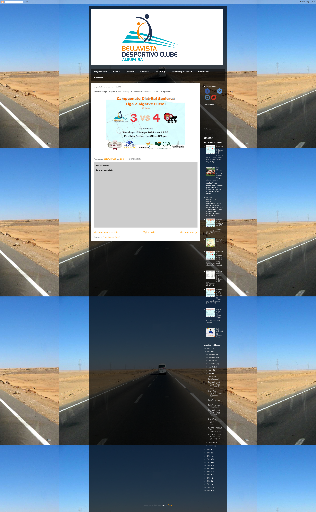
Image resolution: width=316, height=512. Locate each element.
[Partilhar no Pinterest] (139, 159)
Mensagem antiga (189, 232)
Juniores (130, 72)
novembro (212, 357)
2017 (209, 469)
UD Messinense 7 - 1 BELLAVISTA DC (219, 172)
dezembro (212, 354)
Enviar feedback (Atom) (111, 237)
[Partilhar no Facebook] (137, 159)
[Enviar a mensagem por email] (130, 159)
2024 (209, 352)
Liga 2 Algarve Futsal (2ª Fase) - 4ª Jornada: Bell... (215, 422)
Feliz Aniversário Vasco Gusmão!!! (215, 401)
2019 (209, 462)
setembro (212, 364)
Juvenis (116, 72)
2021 (209, 456)
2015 (209, 475)
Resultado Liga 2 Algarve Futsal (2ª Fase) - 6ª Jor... (214, 385)
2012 (209, 481)
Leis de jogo (160, 72)
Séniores (144, 72)
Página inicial (100, 72)
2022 (209, 453)
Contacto (98, 78)
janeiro (211, 446)
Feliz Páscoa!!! (213, 379)
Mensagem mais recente (106, 232)
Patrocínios (203, 72)
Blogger (170, 505)
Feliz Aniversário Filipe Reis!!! (214, 406)
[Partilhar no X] (135, 159)
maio (211, 370)
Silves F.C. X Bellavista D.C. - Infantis (212, 199)
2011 (209, 484)
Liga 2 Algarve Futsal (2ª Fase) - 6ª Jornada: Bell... (215, 394)
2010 (209, 487)
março (211, 376)
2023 (209, 450)
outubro (212, 361)
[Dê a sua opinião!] (132, 159)
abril (210, 373)
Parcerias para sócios (182, 72)
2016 (209, 472)
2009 (209, 490)
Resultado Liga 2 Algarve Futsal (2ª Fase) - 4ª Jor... (214, 413)
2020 (209, 459)
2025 (209, 348)
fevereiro (212, 443)
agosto (211, 367)
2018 (209, 465)
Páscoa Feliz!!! (219, 240)
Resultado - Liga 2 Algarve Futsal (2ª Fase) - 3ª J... (215, 437)
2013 (209, 478)
